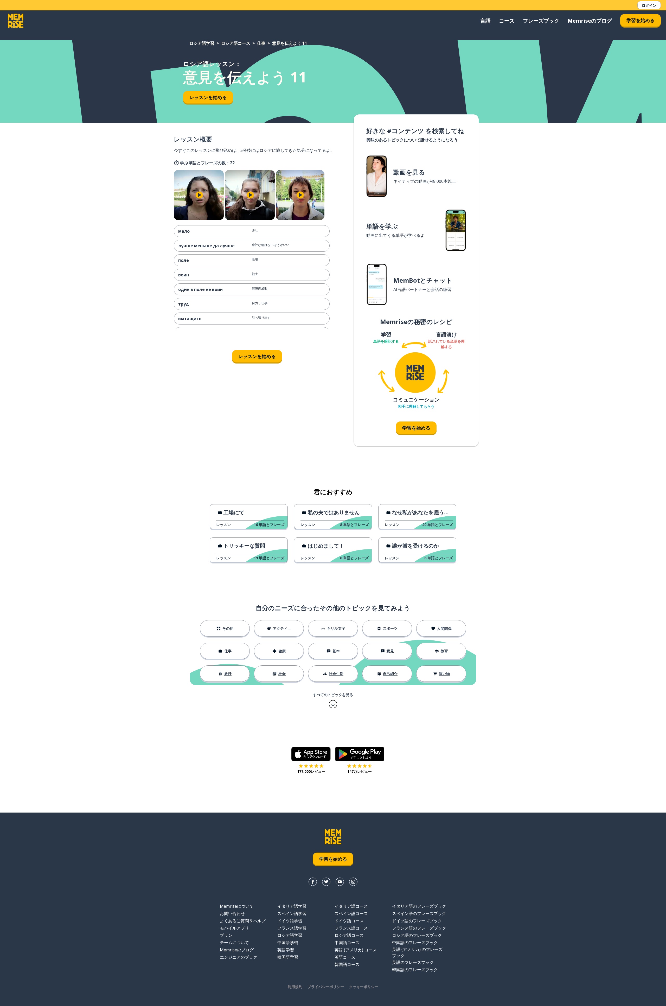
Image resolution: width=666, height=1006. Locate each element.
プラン (226, 935)
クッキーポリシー (363, 986)
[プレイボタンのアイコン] (199, 195)
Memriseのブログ (590, 20)
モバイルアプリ (234, 928)
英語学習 (285, 950)
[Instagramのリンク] (353, 882)
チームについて (234, 942)
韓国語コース (347, 964)
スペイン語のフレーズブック (419, 913)
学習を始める (640, 20)
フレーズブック (541, 20)
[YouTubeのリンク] (340, 882)
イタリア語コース (351, 906)
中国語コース (347, 942)
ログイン (649, 5)
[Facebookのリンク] (313, 882)
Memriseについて (237, 906)
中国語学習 (287, 942)
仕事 (261, 43)
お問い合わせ (232, 913)
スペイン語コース (351, 913)
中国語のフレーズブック (415, 942)
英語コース (345, 957)
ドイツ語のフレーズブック (417, 921)
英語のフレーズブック (413, 962)
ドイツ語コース (349, 921)
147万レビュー (359, 771)
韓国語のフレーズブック (415, 969)
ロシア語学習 (201, 43)
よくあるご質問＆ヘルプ (243, 921)
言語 (485, 20)
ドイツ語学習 (289, 921)
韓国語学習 (287, 957)
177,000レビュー (311, 771)
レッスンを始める (208, 97)
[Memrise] (15, 20)
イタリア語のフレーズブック (419, 906)
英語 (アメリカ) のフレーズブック (417, 952)
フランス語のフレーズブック (419, 928)
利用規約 (295, 986)
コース (507, 20)
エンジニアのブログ (238, 957)
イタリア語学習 (291, 906)
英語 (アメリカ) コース (356, 950)
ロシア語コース (235, 43)
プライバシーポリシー (326, 986)
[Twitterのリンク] (326, 882)
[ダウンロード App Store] (311, 754)
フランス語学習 (291, 928)
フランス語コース (351, 928)
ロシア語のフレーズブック (417, 935)
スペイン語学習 (291, 913)
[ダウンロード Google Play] (359, 754)
